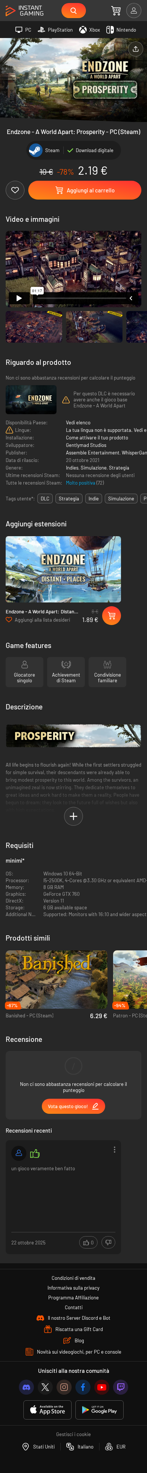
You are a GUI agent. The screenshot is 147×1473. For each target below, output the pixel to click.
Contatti (74, 1307)
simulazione (121, 499)
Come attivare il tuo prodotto (97, 438)
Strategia (119, 468)
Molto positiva (81, 483)
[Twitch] (120, 1387)
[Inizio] (24, 11)
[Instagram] (64, 1387)
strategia (69, 499)
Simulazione (94, 468)
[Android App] (99, 1410)
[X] (45, 1387)
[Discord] (26, 1387)
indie (94, 499)
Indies (72, 468)
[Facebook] (82, 1387)
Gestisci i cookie (73, 1434)
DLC (45, 499)
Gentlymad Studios (86, 445)
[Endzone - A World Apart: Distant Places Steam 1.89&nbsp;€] (63, 569)
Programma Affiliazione (73, 1298)
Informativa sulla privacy (73, 1288)
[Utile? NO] (108, 1242)
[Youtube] (101, 1387)
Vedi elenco (78, 422)
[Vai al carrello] (116, 10)
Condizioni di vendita (73, 1278)
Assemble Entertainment (92, 453)
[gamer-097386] (18, 1153)
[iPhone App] (47, 1410)
